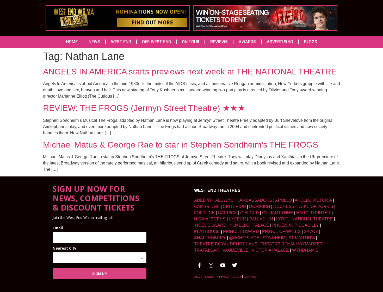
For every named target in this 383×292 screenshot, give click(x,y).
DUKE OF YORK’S (315, 206)
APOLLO (283, 200)
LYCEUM (237, 219)
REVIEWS (219, 41)
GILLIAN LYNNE (277, 213)
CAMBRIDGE (207, 206)
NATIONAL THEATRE (312, 219)
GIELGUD (249, 213)
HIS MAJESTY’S (210, 219)
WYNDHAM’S (305, 250)
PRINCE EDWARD (241, 231)
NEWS (94, 41)
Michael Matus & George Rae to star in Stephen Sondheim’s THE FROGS (180, 144)
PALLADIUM (261, 219)
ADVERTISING (280, 41)
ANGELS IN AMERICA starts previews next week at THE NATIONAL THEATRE (190, 71)
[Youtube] (223, 265)
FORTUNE (204, 213)
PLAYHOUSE (207, 231)
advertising (204, 276)
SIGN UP (99, 273)
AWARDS (247, 41)
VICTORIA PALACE (270, 250)
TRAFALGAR (206, 250)
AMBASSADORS (255, 200)
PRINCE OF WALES (281, 231)
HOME (72, 41)
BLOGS (310, 41)
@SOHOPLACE (244, 238)
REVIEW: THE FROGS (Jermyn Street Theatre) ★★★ (144, 108)
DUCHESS (283, 206)
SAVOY (311, 231)
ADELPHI (203, 200)
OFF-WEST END (156, 41)
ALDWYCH (226, 200)
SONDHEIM (274, 238)
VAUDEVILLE (236, 250)
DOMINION (259, 206)
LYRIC (282, 219)
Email (58, 227)
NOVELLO (239, 225)
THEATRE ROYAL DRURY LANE (225, 244)
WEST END (121, 41)
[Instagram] (211, 265)
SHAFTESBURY (210, 238)
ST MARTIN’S (301, 238)
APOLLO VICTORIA (313, 200)
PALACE (260, 225)
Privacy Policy (229, 276)
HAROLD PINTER (313, 213)
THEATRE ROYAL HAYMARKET (292, 244)
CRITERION (234, 206)
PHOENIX (281, 225)
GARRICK (227, 213)
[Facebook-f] (199, 265)
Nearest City (64, 248)
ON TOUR (190, 41)
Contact (251, 276)
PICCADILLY (306, 225)
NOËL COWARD (210, 225)
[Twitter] (234, 265)
